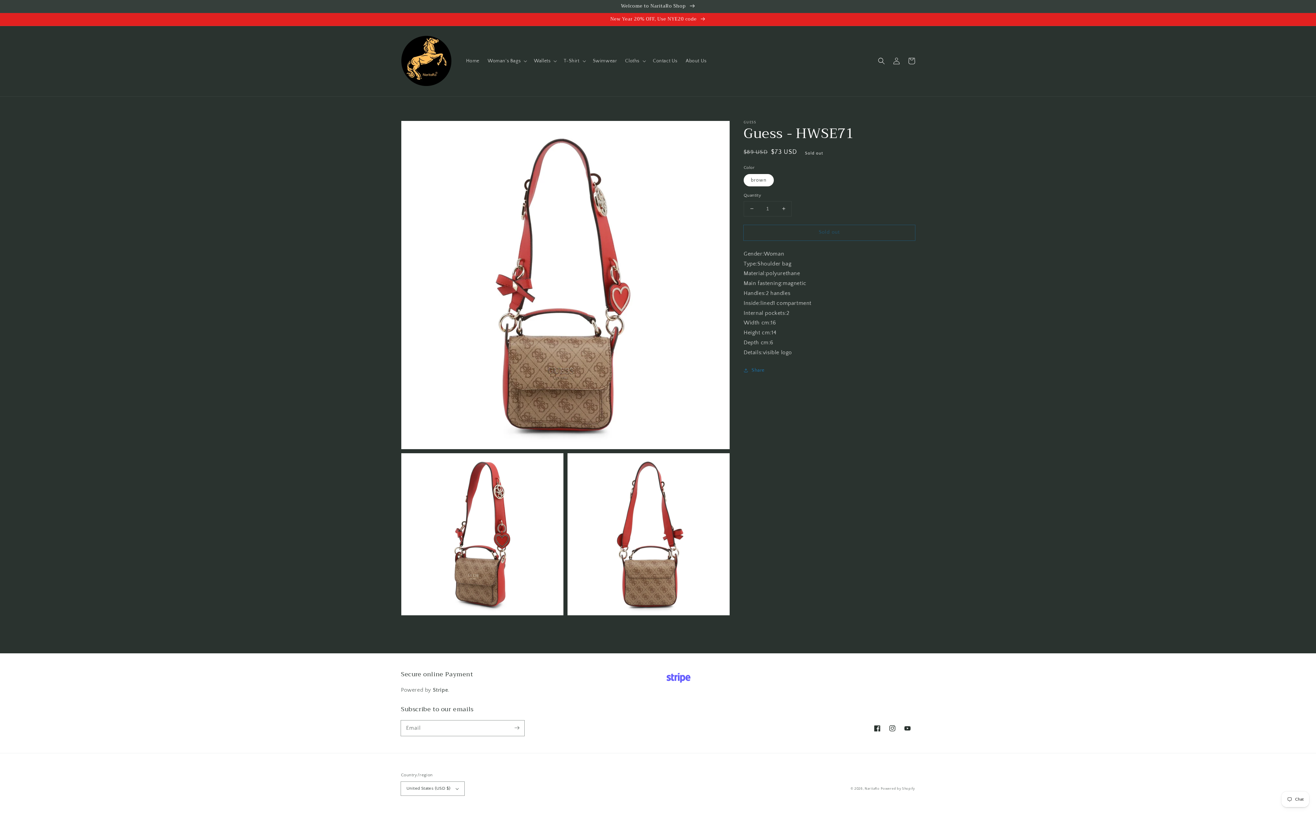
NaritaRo (872, 789)
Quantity (752, 195)
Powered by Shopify (898, 789)
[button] (507, 61)
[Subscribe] (516, 728)
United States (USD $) (428, 788)
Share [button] (758, 370)
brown (759, 180)
